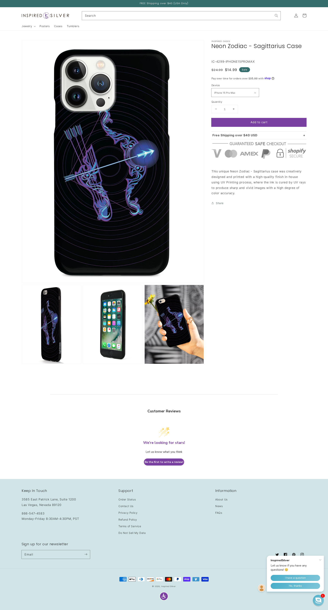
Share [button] (220, 202)
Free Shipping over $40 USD (235, 135)
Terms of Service (129, 526)
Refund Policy (127, 519)
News (219, 506)
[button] (164, 596)
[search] (181, 15)
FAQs (218, 512)
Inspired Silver (168, 586)
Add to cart (259, 122)
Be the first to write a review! (164, 462)
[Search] (276, 15)
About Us (221, 499)
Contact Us (125, 506)
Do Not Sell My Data (132, 532)
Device (215, 85)
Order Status (127, 499)
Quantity (216, 101)
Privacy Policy (127, 512)
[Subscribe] (86, 554)
